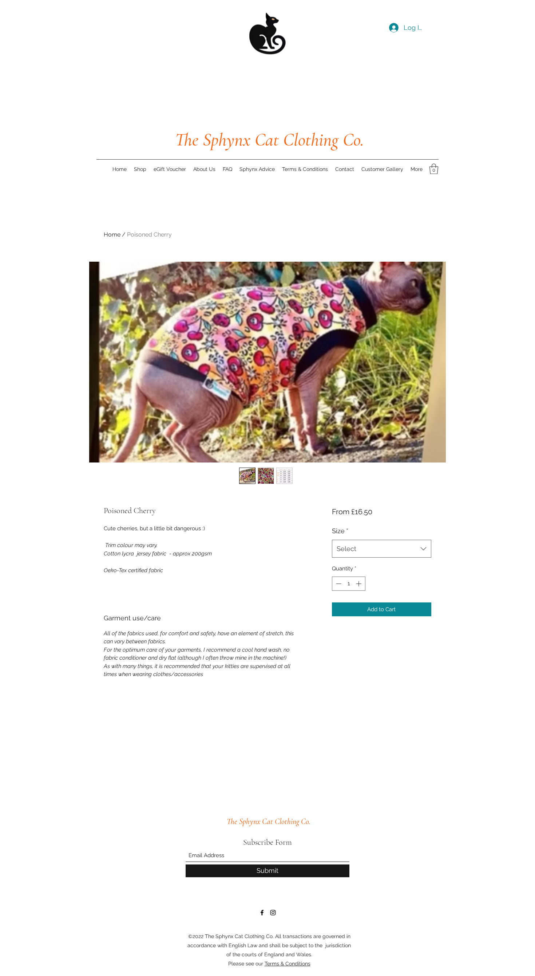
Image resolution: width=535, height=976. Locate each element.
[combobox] (381, 549)
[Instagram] (273, 912)
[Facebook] (262, 912)
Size (340, 531)
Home (112, 234)
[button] (433, 169)
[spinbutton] (348, 583)
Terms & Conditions (287, 964)
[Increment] (359, 583)
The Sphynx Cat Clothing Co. (269, 140)
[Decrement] (338, 583)
